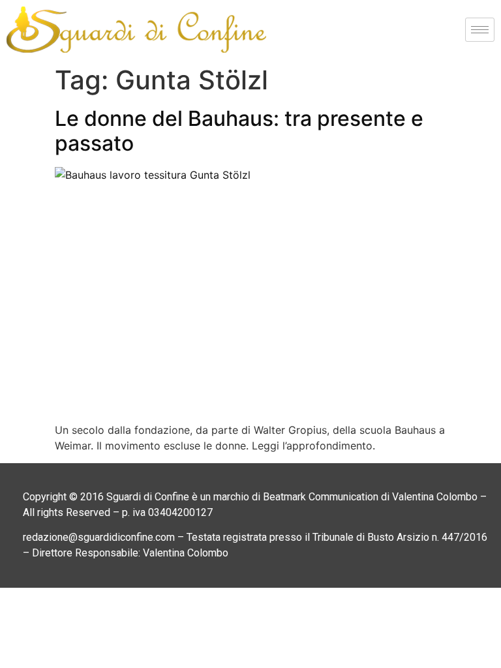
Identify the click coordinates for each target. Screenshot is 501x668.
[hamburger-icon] (479, 30)
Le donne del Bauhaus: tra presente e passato (239, 131)
